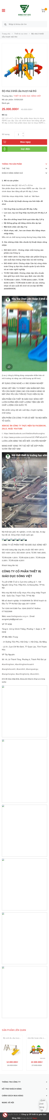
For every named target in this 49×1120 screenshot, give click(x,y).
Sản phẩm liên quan (14, 1030)
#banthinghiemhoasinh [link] (24, 664)
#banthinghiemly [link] (22, 674)
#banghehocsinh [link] (9, 669)
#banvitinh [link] (21, 669)
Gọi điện (25, 149)
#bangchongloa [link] (8, 674)
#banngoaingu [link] (32, 669)
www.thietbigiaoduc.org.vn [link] (17, 616)
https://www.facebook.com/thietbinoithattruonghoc (24, 433)
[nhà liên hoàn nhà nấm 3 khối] (37, 1050)
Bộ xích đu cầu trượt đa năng (15, 1038)
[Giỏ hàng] (43, 10)
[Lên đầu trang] (43, 1112)
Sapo (35, 1118)
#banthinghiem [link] (8, 664)
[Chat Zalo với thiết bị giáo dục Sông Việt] (43, 1105)
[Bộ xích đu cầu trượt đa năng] (12, 1050)
